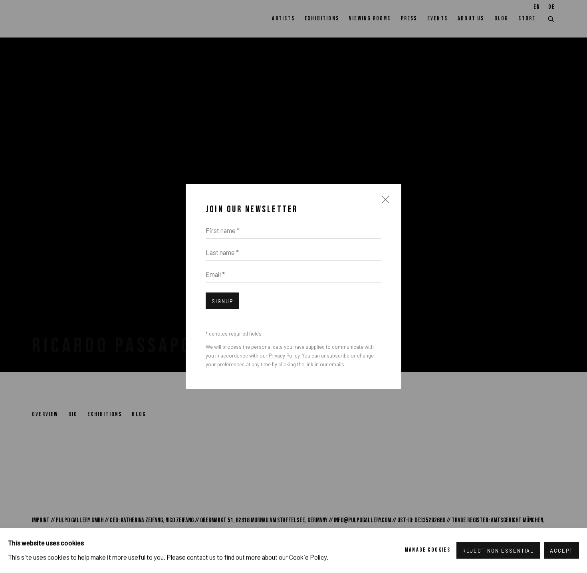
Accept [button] (561, 551)
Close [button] (383, 203)
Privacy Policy (284, 355)
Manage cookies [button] (427, 550)
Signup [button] (222, 301)
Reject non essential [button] (498, 551)
